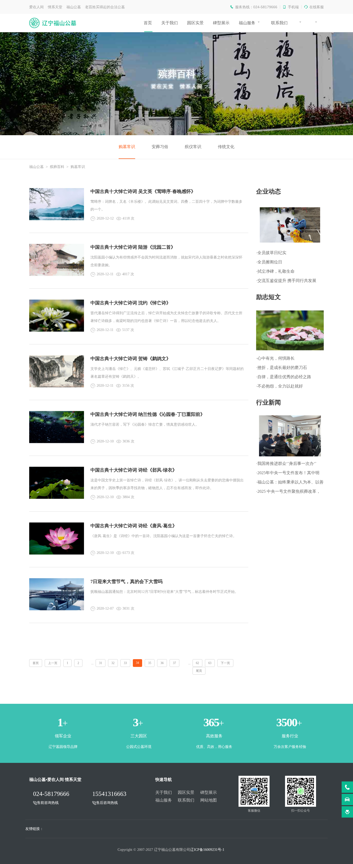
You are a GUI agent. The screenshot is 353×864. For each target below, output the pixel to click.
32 (112, 663)
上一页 (52, 663)
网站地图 (208, 800)
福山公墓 (36, 167)
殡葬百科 (57, 167)
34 (137, 663)
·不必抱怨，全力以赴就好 (279, 386)
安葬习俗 (160, 146)
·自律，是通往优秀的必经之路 (283, 377)
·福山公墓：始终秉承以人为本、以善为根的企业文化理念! (290, 483)
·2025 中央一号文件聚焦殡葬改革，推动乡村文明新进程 (288, 492)
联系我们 (279, 23)
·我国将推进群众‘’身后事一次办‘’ (286, 463)
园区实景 (195, 23)
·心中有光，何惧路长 (275, 358)
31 (100, 663)
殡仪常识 (193, 146)
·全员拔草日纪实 (271, 253)
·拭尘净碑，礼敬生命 (275, 271)
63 (209, 663)
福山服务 (247, 23)
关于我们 (169, 23)
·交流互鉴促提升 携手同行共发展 (286, 280)
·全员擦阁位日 (269, 262)
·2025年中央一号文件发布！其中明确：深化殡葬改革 (287, 474)
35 (149, 663)
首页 (148, 23)
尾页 (199, 671)
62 (197, 663)
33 (125, 663)
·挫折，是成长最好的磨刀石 (281, 367)
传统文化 (226, 146)
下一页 (225, 663)
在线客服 (316, 7)
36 (162, 663)
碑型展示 (221, 23)
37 (174, 663)
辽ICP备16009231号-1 (207, 850)
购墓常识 (127, 146)
